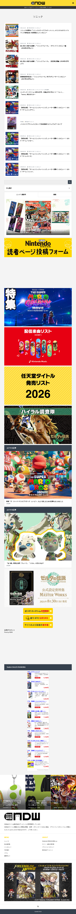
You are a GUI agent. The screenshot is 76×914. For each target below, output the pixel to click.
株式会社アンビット (47, 850)
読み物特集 (7, 844)
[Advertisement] (38, 272)
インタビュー (7, 847)
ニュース (6, 841)
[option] (12, 799)
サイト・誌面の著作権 (48, 844)
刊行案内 (6, 850)
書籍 (54, 194)
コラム (6, 853)
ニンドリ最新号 (21, 194)
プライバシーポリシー (48, 847)
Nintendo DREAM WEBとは (49, 841)
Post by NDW (8, 632)
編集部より (7, 856)
